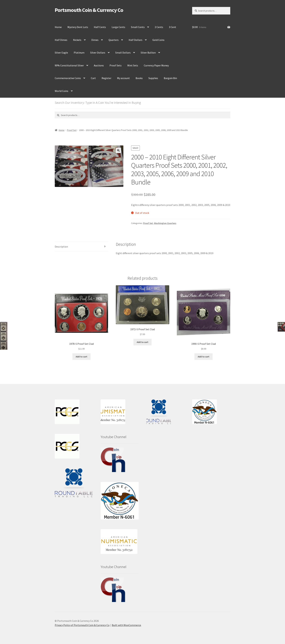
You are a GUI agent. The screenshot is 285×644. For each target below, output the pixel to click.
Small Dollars (123, 52)
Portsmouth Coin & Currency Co (89, 10)
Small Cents (138, 27)
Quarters (114, 40)
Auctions (99, 65)
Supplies (153, 78)
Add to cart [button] (81, 356)
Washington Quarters (165, 223)
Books (139, 78)
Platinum (79, 52)
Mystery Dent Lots (77, 27)
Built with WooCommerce (126, 625)
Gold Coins (158, 40)
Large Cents (118, 27)
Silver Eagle (61, 52)
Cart (93, 78)
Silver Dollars (97, 52)
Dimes (94, 40)
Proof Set (72, 130)
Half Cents (100, 27)
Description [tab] (61, 246)
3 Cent (172, 27)
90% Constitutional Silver (69, 65)
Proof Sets (116, 65)
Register (106, 78)
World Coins (61, 91)
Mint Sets (132, 65)
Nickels (77, 40)
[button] (118, 150)
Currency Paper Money (156, 65)
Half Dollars (135, 40)
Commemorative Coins (68, 78)
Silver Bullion (148, 52)
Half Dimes (61, 40)
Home (58, 27)
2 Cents (159, 27)
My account (123, 78)
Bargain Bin (170, 78)
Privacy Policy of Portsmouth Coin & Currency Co (82, 625)
